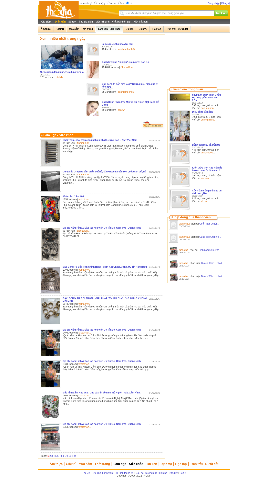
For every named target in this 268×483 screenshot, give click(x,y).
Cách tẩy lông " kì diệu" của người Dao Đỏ (125, 62)
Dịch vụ (166, 464)
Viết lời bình (102, 21)
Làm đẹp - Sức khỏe (128, 464)
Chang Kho (126, 67)
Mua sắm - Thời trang (94, 464)
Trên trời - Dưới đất (204, 464)
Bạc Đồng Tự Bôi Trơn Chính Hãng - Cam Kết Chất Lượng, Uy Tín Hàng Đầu (105, 267)
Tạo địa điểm (86, 21)
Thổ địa (86, 473)
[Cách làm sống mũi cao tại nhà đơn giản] (180, 210)
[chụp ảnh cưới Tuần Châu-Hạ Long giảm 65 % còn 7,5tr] (180, 101)
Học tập (181, 464)
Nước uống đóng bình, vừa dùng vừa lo (62, 72)
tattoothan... (84, 199)
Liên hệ (163, 473)
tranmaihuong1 (126, 92)
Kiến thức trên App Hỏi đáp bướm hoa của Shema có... (207, 169)
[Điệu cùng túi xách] (180, 141)
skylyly (59, 77)
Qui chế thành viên (103, 473)
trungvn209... (208, 152)
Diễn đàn (60, 21)
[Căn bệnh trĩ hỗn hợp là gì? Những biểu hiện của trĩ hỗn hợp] (93, 97)
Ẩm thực (56, 464)
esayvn (121, 110)
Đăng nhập (214, 3)
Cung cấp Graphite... (210, 237)
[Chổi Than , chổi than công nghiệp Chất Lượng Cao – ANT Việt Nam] (50, 167)
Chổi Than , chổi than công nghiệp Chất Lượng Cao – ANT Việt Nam (100, 140)
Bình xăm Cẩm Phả (209, 250)
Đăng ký (225, 3)
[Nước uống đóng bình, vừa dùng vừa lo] (62, 70)
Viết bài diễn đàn (121, 21)
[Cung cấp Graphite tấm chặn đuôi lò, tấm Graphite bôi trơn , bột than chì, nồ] (50, 191)
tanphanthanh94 (126, 49)
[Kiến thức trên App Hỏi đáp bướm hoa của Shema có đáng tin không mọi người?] (180, 187)
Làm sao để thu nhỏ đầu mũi (117, 44)
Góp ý (183, 473)
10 (66, 456)
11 (69, 456)
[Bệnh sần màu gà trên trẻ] (180, 164)
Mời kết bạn (141, 21)
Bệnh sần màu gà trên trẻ (206, 144)
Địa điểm (46, 21)
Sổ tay (72, 21)
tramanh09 (185, 223)
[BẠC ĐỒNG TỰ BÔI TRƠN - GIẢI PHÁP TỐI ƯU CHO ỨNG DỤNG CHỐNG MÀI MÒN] (50, 325)
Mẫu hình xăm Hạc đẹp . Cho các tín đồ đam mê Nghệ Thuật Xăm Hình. (101, 392)
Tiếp (74, 456)
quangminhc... (208, 119)
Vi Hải (204, 201)
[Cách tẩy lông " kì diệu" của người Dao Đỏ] (93, 79)
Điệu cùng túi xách (202, 112)
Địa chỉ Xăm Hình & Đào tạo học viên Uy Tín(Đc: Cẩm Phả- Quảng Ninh (102, 228)
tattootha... (184, 250)
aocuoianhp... (208, 108)
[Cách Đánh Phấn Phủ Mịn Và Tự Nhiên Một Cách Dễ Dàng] (93, 117)
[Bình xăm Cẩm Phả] (50, 223)
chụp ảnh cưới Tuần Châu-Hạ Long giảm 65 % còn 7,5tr (207, 97)
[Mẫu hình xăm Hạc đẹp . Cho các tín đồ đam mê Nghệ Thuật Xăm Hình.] (50, 419)
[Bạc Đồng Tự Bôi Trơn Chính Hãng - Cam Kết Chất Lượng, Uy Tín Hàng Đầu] (50, 293)
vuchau (205, 178)
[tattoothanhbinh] (173, 256)
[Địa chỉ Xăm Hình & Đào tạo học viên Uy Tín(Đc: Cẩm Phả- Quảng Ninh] (50, 262)
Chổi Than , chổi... (209, 223)
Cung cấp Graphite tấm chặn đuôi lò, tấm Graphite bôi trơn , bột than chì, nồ (104, 171)
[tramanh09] (173, 229)
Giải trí (70, 464)
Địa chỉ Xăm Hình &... (212, 263)
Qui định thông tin (124, 473)
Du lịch (152, 464)
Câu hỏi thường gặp (146, 473)
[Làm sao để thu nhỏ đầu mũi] (93, 57)
